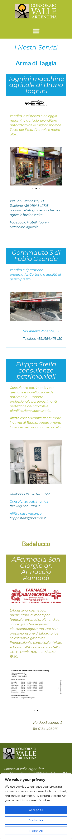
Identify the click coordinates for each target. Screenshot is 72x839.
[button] (36, 31)
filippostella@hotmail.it (28, 518)
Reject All (36, 830)
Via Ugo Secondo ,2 (47, 722)
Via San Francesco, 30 (27, 201)
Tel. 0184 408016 (45, 729)
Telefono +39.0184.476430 (42, 338)
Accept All (36, 810)
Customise (36, 820)
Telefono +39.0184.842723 (29, 206)
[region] (36, 806)
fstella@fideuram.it (25, 506)
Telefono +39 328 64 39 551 (30, 494)
